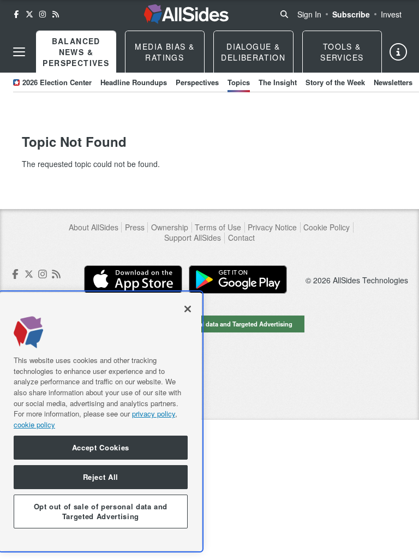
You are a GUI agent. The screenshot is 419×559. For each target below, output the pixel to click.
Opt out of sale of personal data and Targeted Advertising (209, 323)
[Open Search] (284, 14)
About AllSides (93, 227)
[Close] (188, 309)
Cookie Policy (326, 227)
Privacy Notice (272, 227)
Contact (241, 238)
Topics (239, 82)
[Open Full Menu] (19, 52)
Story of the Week (335, 82)
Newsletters (393, 82)
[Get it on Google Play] (238, 279)
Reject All (101, 477)
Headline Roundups (133, 82)
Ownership (169, 227)
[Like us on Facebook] (16, 14)
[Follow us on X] (29, 14)
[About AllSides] (398, 52)
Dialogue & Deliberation (253, 52)
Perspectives (197, 82)
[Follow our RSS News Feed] (55, 14)
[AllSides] (186, 14)
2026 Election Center (57, 82)
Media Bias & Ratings (164, 52)
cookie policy (34, 424)
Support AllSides (192, 238)
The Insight (278, 82)
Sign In (309, 14)
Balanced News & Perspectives (76, 51)
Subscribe (351, 14)
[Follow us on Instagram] (42, 14)
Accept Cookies (100, 447)
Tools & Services (341, 52)
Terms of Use (218, 227)
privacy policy (153, 413)
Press (135, 227)
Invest (391, 14)
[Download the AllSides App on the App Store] (133, 279)
